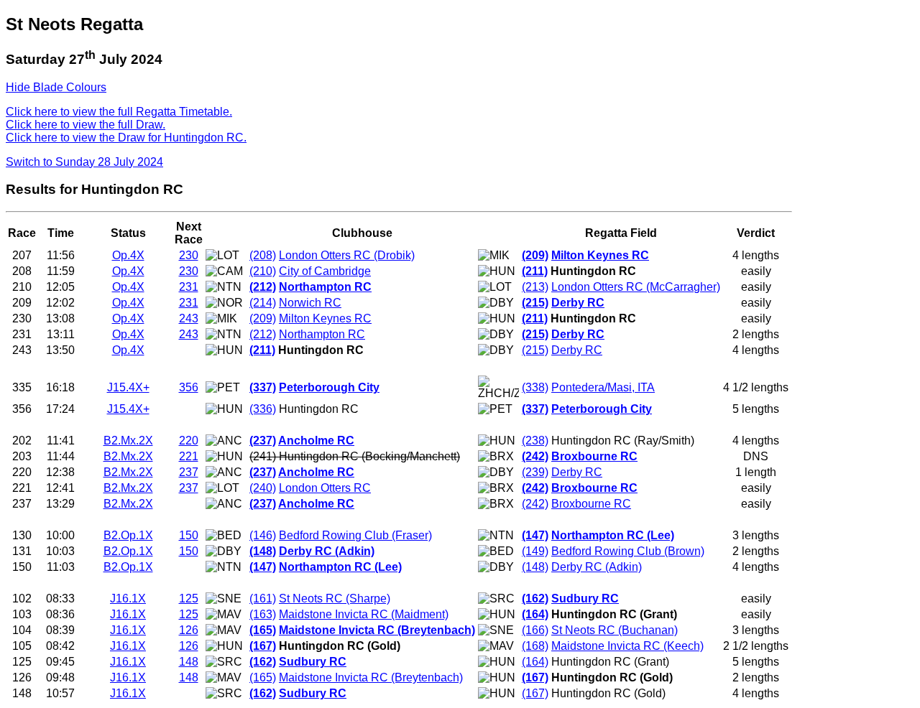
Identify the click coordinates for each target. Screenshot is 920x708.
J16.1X (128, 598)
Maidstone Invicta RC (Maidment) (363, 614)
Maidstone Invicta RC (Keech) (627, 646)
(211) (535, 271)
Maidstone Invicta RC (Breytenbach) (377, 630)
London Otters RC (325, 488)
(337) (262, 387)
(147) (535, 535)
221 (188, 456)
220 (188, 440)
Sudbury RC (585, 598)
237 (188, 472)
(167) (262, 646)
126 (188, 630)
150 (188, 535)
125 (188, 598)
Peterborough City (329, 387)
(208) (262, 255)
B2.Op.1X (128, 535)
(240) (262, 488)
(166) (535, 630)
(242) (535, 456)
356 (188, 387)
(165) (262, 630)
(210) (262, 271)
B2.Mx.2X (128, 440)
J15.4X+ (128, 387)
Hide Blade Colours (56, 87)
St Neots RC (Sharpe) (334, 598)
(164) (535, 614)
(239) (535, 472)
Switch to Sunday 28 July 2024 (84, 162)
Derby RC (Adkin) (326, 551)
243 (188, 318)
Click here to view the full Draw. (85, 124)
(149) (535, 551)
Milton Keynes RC (600, 255)
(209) (535, 255)
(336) (262, 409)
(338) (535, 387)
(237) (262, 440)
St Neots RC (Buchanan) (614, 630)
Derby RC (577, 303)
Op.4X (128, 255)
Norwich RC (310, 303)
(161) (262, 598)
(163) (262, 614)
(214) (262, 303)
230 (188, 255)
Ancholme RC (316, 440)
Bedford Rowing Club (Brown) (627, 551)
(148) (262, 551)
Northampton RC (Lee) (612, 535)
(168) (535, 646)
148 (188, 662)
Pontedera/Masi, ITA (603, 387)
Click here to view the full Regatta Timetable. (119, 112)
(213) (535, 287)
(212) (262, 287)
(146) (262, 535)
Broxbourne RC (594, 456)
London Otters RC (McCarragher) (635, 287)
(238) (535, 440)
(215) (535, 303)
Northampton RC (325, 287)
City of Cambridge (325, 271)
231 (188, 287)
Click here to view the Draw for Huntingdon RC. (126, 137)
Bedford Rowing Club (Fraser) (355, 535)
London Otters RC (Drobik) (347, 255)
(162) (535, 598)
